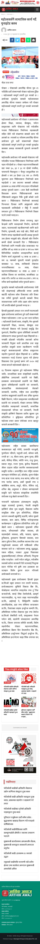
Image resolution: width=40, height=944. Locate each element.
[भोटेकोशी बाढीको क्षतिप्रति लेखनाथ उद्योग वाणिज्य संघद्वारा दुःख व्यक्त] (11, 678)
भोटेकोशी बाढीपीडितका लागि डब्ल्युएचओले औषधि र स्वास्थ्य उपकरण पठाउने (19, 833)
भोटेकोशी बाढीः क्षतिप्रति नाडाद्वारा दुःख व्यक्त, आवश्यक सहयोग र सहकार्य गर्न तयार (19, 800)
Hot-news (7, 682)
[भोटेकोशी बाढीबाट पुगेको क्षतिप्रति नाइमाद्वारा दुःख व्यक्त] (11, 702)
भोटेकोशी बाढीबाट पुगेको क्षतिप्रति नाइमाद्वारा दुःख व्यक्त (17, 810)
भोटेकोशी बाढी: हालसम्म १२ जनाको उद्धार (18, 855)
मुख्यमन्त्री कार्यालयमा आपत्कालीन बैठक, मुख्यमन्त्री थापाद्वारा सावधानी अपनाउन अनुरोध (20, 845)
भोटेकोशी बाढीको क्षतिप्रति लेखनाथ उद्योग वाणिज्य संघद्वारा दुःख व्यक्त (18, 789)
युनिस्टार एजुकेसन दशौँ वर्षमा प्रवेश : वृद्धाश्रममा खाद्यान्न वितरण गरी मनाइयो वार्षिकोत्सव (19, 821)
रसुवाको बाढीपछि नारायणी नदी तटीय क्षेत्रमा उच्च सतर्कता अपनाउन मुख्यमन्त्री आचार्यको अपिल (19, 865)
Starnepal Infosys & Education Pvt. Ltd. (25, 939)
